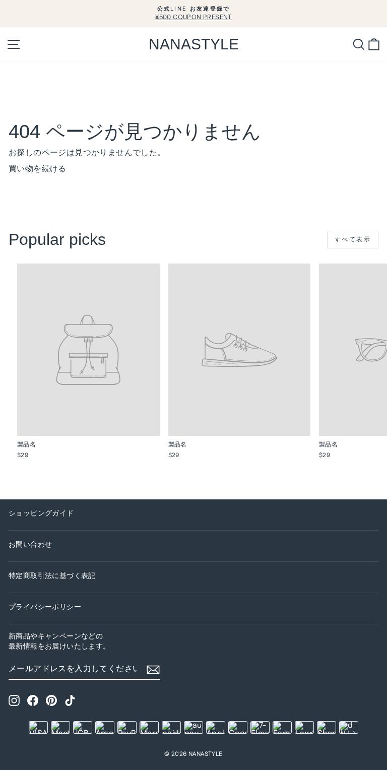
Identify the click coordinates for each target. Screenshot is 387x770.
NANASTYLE (194, 44)
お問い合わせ (30, 545)
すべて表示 (353, 239)
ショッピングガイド (41, 513)
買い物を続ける (38, 169)
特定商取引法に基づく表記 (52, 576)
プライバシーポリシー (45, 607)
